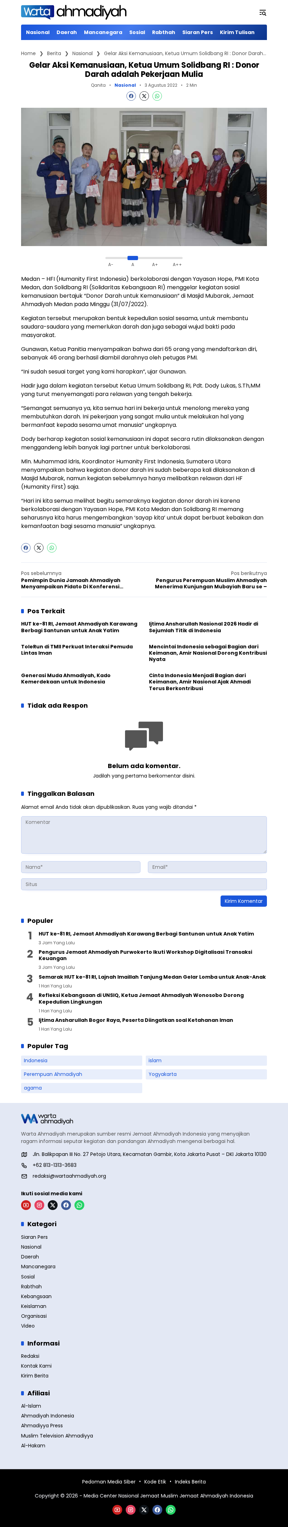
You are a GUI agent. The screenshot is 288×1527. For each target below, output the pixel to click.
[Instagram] (39, 1205)
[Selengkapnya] (144, 1119)
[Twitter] (144, 96)
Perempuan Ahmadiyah (53, 1074)
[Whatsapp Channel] (79, 1205)
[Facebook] (131, 96)
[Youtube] (26, 1205)
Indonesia (35, 1060)
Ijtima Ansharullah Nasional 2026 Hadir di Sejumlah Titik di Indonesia (203, 627)
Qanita (98, 85)
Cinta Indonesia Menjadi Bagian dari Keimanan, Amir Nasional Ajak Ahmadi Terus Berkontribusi (200, 682)
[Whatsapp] (157, 96)
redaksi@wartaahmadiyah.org (69, 1175)
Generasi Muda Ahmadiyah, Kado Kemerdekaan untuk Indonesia (66, 678)
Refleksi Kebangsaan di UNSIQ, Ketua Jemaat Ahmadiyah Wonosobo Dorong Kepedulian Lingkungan (141, 998)
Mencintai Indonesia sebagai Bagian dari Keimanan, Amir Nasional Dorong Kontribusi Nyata (208, 653)
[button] (262, 12)
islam (155, 1060)
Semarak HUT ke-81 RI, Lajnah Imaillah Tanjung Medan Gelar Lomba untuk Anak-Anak (152, 977)
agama (33, 1087)
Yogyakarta (163, 1074)
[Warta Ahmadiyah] (73, 12)
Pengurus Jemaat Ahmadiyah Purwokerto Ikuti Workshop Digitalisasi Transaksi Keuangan (145, 955)
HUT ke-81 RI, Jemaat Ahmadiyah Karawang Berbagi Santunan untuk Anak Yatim (79, 627)
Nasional (125, 85)
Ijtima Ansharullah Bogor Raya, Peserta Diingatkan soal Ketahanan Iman (136, 1020)
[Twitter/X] (53, 1205)
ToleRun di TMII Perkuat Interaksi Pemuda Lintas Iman (77, 649)
